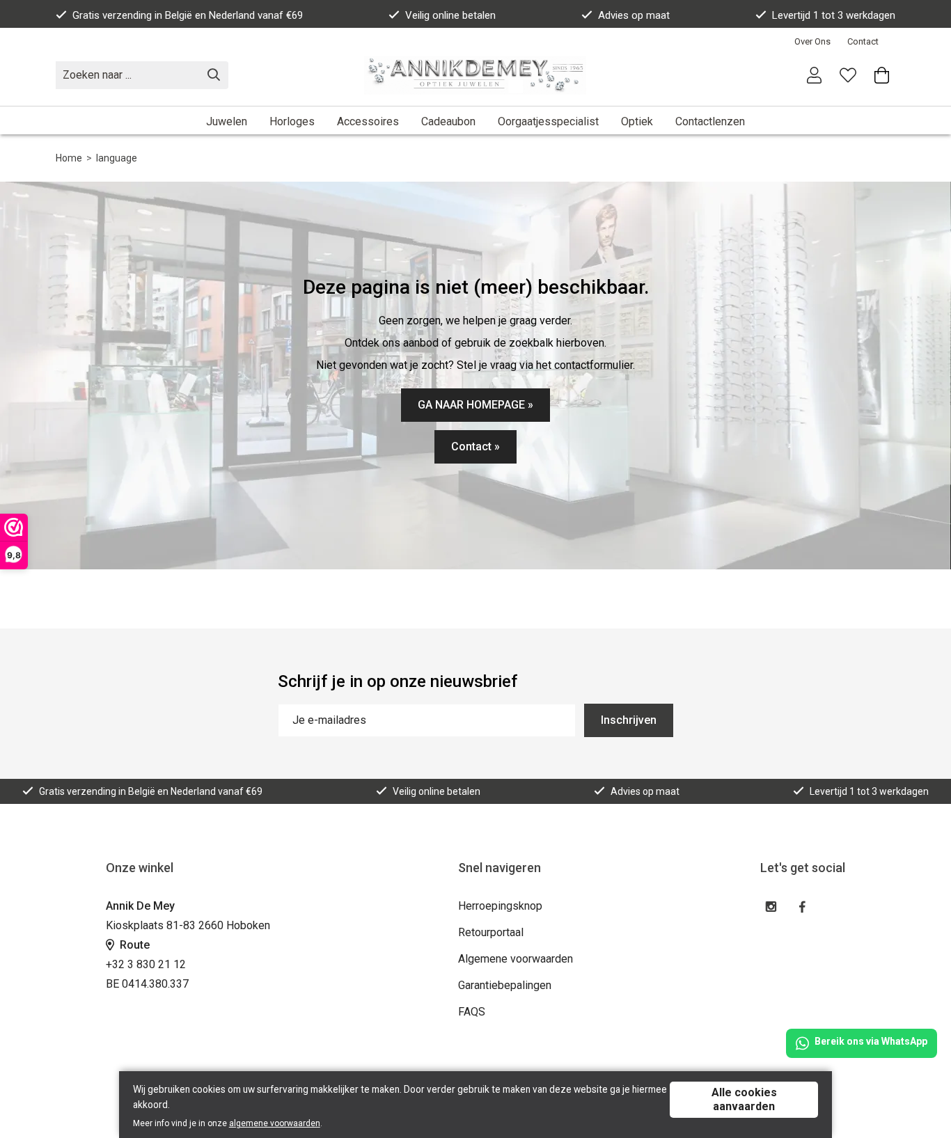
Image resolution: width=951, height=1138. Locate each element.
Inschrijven (629, 720)
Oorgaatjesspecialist (548, 121)
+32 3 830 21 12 (146, 964)
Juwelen (226, 121)
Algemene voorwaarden (515, 958)
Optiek (637, 121)
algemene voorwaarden (274, 1123)
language (116, 158)
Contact (863, 41)
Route (133, 944)
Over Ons (812, 41)
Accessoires (368, 121)
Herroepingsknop (500, 905)
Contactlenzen (710, 121)
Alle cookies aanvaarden (744, 1099)
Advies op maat (634, 15)
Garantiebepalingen (504, 985)
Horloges (292, 121)
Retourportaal (491, 932)
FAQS (471, 1011)
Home (69, 158)
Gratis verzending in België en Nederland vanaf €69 (187, 15)
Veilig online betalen (450, 15)
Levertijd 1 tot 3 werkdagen (833, 15)
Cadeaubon (448, 121)
